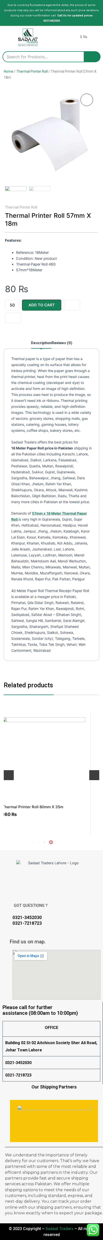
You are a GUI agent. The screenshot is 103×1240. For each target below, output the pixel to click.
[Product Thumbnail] (86, 100)
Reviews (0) (62, 343)
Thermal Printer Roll (32, 71)
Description (41, 343)
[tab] (41, 344)
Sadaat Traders (60, 1228)
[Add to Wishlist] (72, 305)
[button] (44, 842)
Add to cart (41, 305)
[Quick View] (15, 824)
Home (8, 71)
